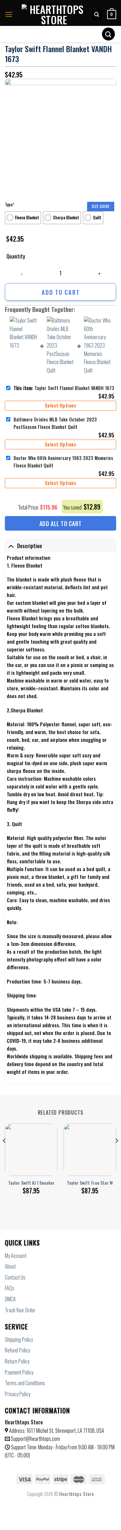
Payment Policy (19, 1372)
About (10, 1266)
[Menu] (9, 14)
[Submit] (108, 34)
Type (9, 204)
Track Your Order (20, 1310)
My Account (15, 1256)
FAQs (9, 1288)
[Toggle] (11, 546)
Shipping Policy (19, 1339)
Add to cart (61, 292)
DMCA (10, 1299)
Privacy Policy (17, 1394)
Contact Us (15, 1277)
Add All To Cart (60, 523)
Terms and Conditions (25, 1383)
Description (29, 546)
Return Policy (17, 1361)
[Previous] (4, 1153)
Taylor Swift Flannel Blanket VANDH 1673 (64, 388)
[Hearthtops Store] (54, 14)
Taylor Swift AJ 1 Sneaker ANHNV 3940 (43, 1183)
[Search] (97, 14)
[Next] (116, 1153)
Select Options (60, 405)
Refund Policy (17, 1350)
